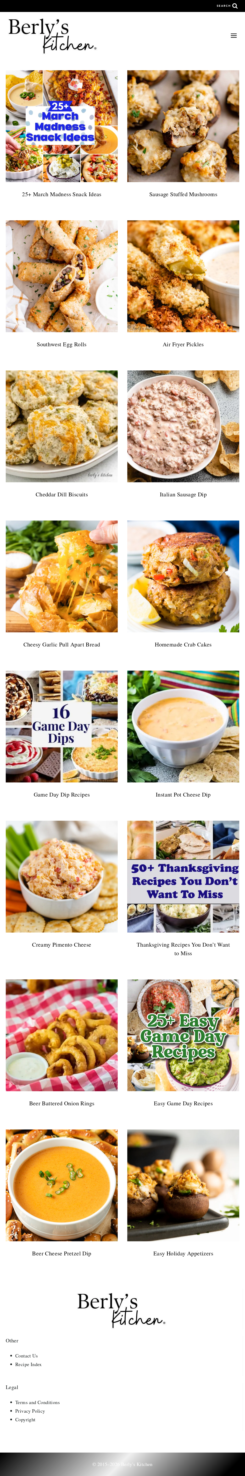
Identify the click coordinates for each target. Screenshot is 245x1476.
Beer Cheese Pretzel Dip (61, 1253)
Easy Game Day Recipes (183, 1103)
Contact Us (26, 1355)
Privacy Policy (30, 1411)
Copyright (25, 1419)
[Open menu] (233, 35)
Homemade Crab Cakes (183, 644)
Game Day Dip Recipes (62, 794)
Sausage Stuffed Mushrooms (183, 194)
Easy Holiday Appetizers (183, 1253)
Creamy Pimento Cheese (61, 944)
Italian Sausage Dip (183, 494)
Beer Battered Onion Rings (62, 1103)
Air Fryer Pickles (183, 344)
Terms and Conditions (37, 1402)
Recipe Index (28, 1364)
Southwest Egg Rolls (62, 344)
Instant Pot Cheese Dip (183, 794)
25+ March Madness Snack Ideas (61, 194)
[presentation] (62, 126)
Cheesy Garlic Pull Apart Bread (61, 644)
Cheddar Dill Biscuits (62, 494)
